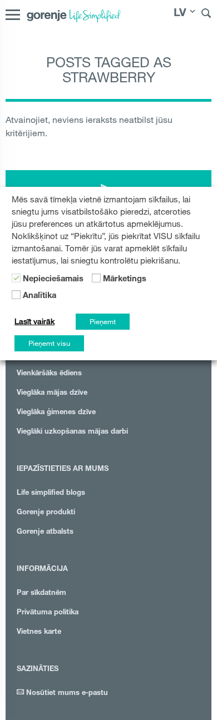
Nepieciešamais (53, 280)
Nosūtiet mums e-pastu (66, 693)
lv (180, 13)
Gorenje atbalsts (45, 532)
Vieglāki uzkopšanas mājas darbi (72, 432)
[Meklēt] (206, 14)
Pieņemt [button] (103, 321)
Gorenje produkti (46, 513)
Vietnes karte (39, 632)
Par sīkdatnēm (41, 593)
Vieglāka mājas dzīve (52, 393)
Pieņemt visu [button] (49, 343)
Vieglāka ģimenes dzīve (56, 412)
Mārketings (124, 280)
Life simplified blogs (51, 493)
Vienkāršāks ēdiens (49, 374)
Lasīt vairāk (34, 321)
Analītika (39, 296)
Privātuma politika (47, 613)
